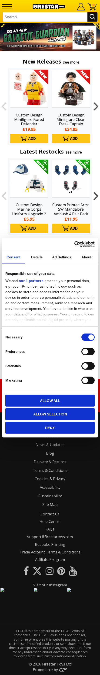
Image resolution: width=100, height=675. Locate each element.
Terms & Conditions (50, 470)
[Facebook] (26, 570)
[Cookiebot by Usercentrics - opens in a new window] (74, 244)
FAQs (50, 529)
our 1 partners (31, 281)
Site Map (50, 504)
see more (71, 62)
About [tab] (86, 257)
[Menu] (7, 7)
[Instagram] (49, 570)
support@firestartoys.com (50, 536)
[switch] (88, 351)
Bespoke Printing (50, 544)
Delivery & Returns (50, 461)
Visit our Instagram (50, 585)
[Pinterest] (61, 570)
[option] (50, 37)
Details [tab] (37, 257)
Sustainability (50, 495)
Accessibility (50, 487)
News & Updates (50, 444)
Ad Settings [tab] (61, 257)
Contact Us (50, 514)
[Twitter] (37, 570)
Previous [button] (4, 106)
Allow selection (50, 414)
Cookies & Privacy (50, 478)
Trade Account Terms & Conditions (50, 552)
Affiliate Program (50, 559)
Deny (50, 428)
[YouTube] (73, 570)
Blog (50, 453)
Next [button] (96, 106)
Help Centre (50, 521)
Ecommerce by (46, 669)
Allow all (50, 400)
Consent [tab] (13, 257)
